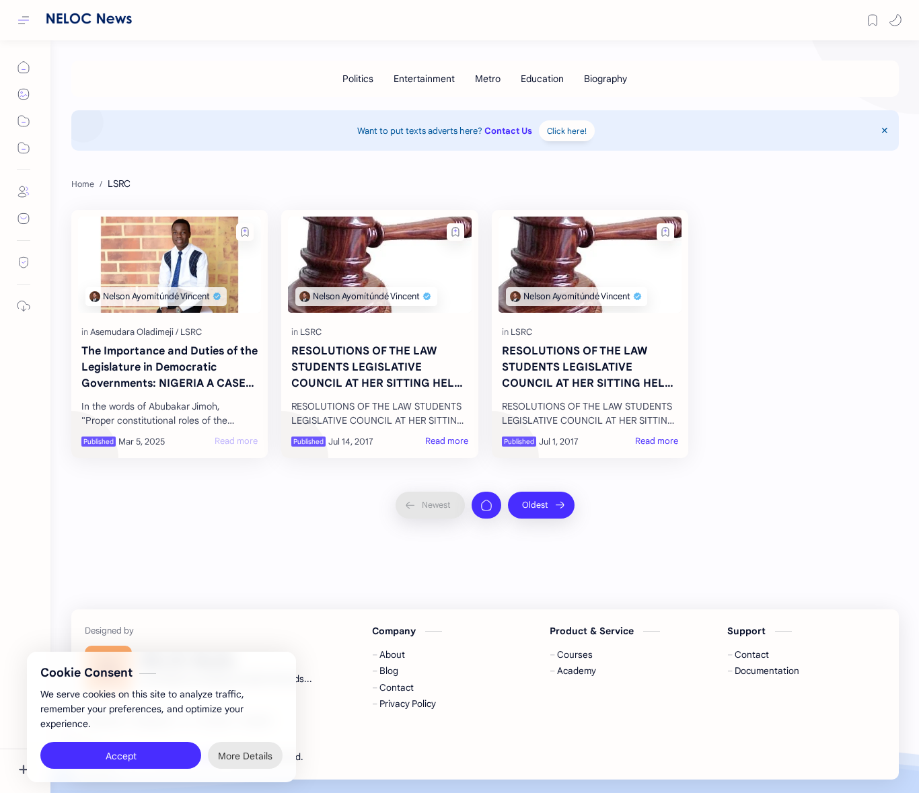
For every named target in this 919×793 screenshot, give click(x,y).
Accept (121, 740)
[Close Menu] (885, 130)
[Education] (542, 78)
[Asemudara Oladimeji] (134, 331)
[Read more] (236, 441)
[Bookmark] (872, 20)
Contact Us (508, 131)
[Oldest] (541, 505)
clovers (378, 757)
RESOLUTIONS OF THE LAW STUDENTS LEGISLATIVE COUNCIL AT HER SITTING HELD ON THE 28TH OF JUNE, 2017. (376, 367)
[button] (895, 20)
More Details (245, 740)
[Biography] (605, 78)
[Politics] (357, 78)
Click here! (567, 131)
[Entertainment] (424, 78)
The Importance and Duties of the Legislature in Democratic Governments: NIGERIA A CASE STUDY (169, 367)
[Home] (486, 505)
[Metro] (488, 78)
